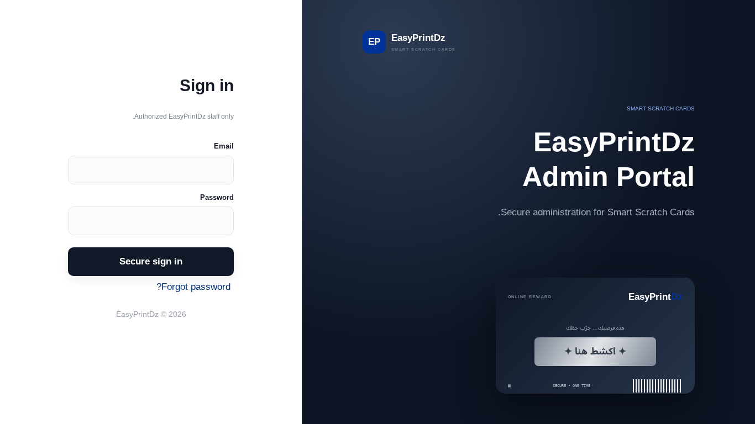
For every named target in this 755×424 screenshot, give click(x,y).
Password (217, 197)
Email (224, 146)
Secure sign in (150, 261)
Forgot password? (193, 286)
